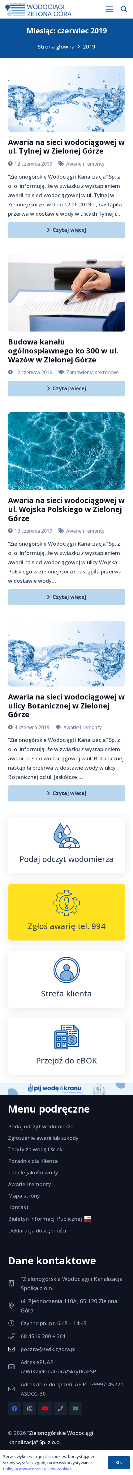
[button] (109, 9)
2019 (89, 46)
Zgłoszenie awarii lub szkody (43, 1137)
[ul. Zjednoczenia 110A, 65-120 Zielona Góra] (14, 1306)
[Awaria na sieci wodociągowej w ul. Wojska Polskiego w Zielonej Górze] (66, 451)
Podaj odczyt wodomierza (66, 859)
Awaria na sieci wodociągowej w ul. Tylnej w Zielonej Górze (66, 146)
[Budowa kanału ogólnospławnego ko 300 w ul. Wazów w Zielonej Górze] (66, 293)
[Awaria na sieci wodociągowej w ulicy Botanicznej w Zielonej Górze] (66, 654)
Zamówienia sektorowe (92, 372)
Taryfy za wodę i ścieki (36, 1149)
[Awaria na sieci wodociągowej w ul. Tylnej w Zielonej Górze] (66, 99)
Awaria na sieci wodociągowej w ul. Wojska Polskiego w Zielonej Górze (66, 509)
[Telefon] (60, 1408)
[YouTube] (45, 1408)
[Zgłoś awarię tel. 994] (67, 903)
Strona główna (56, 46)
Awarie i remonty (85, 164)
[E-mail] (75, 1408)
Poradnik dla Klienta (33, 1160)
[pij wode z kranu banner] (66, 1089)
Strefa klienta (66, 993)
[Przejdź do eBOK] (67, 1037)
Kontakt (18, 1207)
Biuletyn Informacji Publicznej (46, 1218)
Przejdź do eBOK (66, 1060)
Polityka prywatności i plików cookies (37, 1469)
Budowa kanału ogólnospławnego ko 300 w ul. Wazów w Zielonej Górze (63, 350)
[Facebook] (14, 1408)
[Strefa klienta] (67, 970)
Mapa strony (24, 1195)
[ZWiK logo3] (38, 9)
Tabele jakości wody (33, 1172)
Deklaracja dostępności (37, 1230)
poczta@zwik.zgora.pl (48, 1349)
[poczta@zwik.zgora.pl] (14, 1349)
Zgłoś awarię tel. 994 (66, 926)
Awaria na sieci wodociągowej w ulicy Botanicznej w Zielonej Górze (66, 705)
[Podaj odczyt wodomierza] (67, 836)
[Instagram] (29, 1408)
